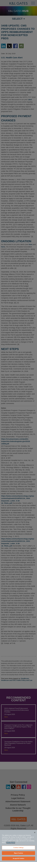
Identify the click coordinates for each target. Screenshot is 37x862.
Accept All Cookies (18, 858)
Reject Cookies (18, 853)
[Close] (35, 832)
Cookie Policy (11, 842)
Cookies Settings (18, 847)
